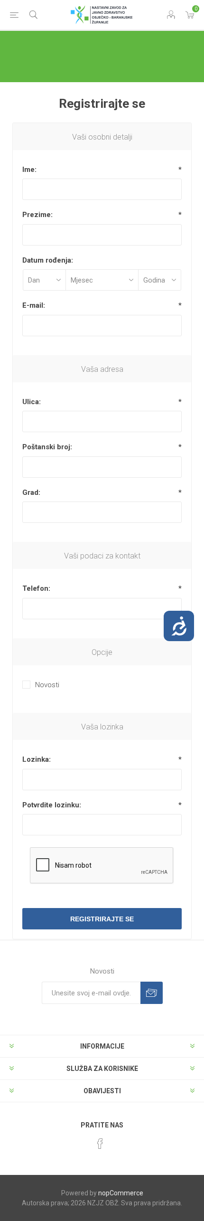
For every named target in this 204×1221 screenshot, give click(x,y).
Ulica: (31, 402)
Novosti (47, 685)
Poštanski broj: (47, 447)
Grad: (31, 492)
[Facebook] (100, 1143)
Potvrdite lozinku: (51, 805)
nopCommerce (120, 1193)
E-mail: (33, 305)
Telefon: (36, 588)
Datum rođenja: (47, 260)
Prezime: (37, 214)
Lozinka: (36, 759)
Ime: (29, 169)
